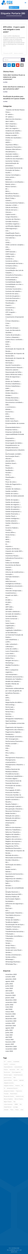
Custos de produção (12, 335)
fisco (22, 1069)
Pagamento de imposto (13, 727)
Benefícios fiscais (11, 193)
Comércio (8, 259)
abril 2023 (8, 991)
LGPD (7, 642)
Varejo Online (10, 948)
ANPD (7, 142)
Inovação (8, 574)
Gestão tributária (11, 523)
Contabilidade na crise (13, 284)
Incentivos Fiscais (11, 556)
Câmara (8, 212)
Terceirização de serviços (14, 924)
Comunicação (10, 268)
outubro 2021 (10, 1023)
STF (6, 910)
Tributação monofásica (13, 936)
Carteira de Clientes (12, 219)
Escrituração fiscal (11, 456)
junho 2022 (9, 1005)
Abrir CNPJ (9, 121)
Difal (7, 379)
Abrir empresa (10, 124)
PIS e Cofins (9, 753)
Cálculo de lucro (11, 210)
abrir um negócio (11, 128)
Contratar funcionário (13, 289)
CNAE (7, 242)
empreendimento (18, 1067)
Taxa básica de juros (12, 915)
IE (6, 544)
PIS (6, 750)
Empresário (9, 438)
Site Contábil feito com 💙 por (14, 1250)
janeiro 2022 (9, 1016)
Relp (14, 1101)
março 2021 (9, 1039)
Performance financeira (13, 741)
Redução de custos (12, 816)
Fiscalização (9, 477)
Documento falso (11, 400)
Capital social (10, 214)
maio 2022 (9, 1007)
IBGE (7, 539)
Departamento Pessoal (13, 367)
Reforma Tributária (12, 832)
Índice (7, 560)
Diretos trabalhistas (12, 386)
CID (6, 231)
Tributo (11, 1109)
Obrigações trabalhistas (13, 719)
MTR (7, 698)
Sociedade (9, 901)
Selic (7, 883)
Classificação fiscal (12, 233)
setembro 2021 (10, 1025)
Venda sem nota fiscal (13, 950)
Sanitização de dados (13, 865)
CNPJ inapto (9, 254)
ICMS (7, 542)
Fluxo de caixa (10, 482)
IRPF (7, 604)
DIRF (7, 388)
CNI (6, 247)
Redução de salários (12, 818)
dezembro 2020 (11, 1046)
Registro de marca (12, 844)
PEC (22, 1085)
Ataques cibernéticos (13, 149)
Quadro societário (11, 799)
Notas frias (9, 712)
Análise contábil (11, 135)
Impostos (8, 553)
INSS (7, 579)
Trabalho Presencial (12, 927)
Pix (6, 755)
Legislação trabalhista (13, 630)
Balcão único (10, 184)
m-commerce (10, 656)
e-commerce (10, 407)
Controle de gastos (12, 296)
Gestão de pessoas (12, 509)
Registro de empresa (12, 841)
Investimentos (10, 593)
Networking (9, 705)
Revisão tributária (11, 860)
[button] (25, 2)
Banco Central (10, 186)
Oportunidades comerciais (14, 723)
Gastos (7, 486)
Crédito (8, 314)
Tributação (9, 934)
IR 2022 (8, 602)
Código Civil (9, 256)
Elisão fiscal (9, 419)
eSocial (7, 458)
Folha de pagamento (16, 1072)
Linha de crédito (11, 649)
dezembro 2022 (10, 1000)
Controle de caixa (11, 294)
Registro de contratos (13, 839)
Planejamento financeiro (14, 758)
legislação (21, 1080)
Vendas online (10, 957)
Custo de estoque (11, 328)
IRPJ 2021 (8, 609)
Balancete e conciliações (14, 182)
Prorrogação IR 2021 (12, 790)
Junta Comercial (11, 619)
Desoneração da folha (13, 372)
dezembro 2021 (10, 1019)
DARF (7, 342)
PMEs (7, 767)
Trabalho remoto (11, 929)
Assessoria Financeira (13, 147)
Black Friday (9, 198)
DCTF (7, 346)
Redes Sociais (10, 813)
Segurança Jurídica (12, 881)
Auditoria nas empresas (13, 159)
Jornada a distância (12, 611)
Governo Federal (11, 528)
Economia (9, 412)
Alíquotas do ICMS (12, 133)
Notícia (8, 714)
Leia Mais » (6, 49)
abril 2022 (8, 1009)
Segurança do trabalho (13, 878)
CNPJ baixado (10, 252)
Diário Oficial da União (13, 374)
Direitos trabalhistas (12, 384)
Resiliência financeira (12, 848)
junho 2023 (9, 986)
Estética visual (10, 463)
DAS (6, 344)
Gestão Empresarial (12, 511)
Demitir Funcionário (12, 365)
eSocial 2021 (9, 461)
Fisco (7, 480)
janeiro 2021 (9, 1044)
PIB (6, 748)
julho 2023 (9, 984)
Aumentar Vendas (11, 161)
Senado (8, 885)
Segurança (9, 876)
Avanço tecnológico (12, 175)
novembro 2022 (11, 1002)
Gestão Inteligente (12, 518)
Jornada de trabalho (12, 614)
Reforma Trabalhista (12, 830)
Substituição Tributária (13, 913)
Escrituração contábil (13, 454)
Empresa (6, 1069)
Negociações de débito (13, 702)
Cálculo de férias (11, 207)
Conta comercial (11, 277)
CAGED (8, 200)
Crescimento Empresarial (14, 317)
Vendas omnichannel (12, 955)
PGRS (7, 746)
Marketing (9, 663)
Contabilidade (10, 280)
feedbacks (9, 470)
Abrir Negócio (10, 126)
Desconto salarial (11, 370)
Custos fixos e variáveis (13, 339)
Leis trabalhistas (11, 639)
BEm (7, 191)
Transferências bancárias (14, 931)
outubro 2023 (10, 977)
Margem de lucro (11, 660)
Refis (7, 825)
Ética (7, 465)
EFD (6, 414)
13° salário (9, 114)
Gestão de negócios (12, 507)
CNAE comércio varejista (14, 245)
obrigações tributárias (8, 1085)
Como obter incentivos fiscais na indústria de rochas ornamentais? (14, 77)
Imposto (8, 546)
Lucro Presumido (11, 651)
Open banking (10, 721)
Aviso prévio (9, 177)
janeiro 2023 (9, 998)
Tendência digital (11, 922)
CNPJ (7, 249)
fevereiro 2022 (10, 1014)
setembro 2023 (10, 979)
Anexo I (8, 140)
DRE (7, 405)
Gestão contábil (11, 491)
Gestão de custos (11, 493)
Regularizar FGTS (11, 846)
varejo (22, 1109)
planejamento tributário (9, 1091)
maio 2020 (9, 1051)
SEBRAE (16, 1104)
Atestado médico (11, 154)
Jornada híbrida (11, 616)
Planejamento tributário (14, 764)
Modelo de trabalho (12, 681)
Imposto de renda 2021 (13, 551)
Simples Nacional (11, 892)
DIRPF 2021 (9, 391)
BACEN (8, 179)
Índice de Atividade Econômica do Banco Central (13, 565)
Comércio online (11, 261)
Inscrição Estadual (12, 577)
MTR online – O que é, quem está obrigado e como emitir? (14, 29)
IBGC (7, 537)
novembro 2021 (10, 1021)
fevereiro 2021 (10, 1042)
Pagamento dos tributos (14, 730)
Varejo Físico (9, 945)
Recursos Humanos (12, 811)
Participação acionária (13, 737)
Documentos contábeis (13, 402)
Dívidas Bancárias (11, 398)
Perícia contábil (11, 743)
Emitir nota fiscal (11, 421)
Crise (7, 323)
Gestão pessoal (10, 521)
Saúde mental (10, 869)
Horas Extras (9, 535)
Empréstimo (9, 441)
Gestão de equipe (11, 500)
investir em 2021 (11, 595)
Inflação (8, 570)
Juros (7, 621)
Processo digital (11, 778)
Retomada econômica (13, 858)
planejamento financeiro (12, 1088)
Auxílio (7, 172)
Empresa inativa (11, 430)
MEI (6, 667)
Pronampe (9, 788)
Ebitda (7, 409)
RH (6, 862)
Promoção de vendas (13, 785)
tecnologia (15, 1107)
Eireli (7, 416)
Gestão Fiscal (10, 516)
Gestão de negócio (12, 504)
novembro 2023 (11, 974)
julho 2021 (8, 1030)
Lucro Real (9, 653)
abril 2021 (8, 1037)
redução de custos (20, 1096)
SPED (7, 906)
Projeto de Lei (19, 1091)
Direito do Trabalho (12, 381)
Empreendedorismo (12, 427)
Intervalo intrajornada (13, 591)
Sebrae (7, 872)
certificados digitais (12, 226)
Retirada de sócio (11, 855)
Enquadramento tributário (14, 450)
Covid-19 (6, 1064)
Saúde (7, 867)
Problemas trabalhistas (13, 776)
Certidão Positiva (11, 221)
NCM (7, 700)
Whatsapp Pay (10, 964)
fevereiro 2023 (10, 995)
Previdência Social (11, 774)
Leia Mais (5, 82)
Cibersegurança (11, 228)
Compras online (11, 266)
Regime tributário (11, 837)
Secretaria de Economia (14, 874)
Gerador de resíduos (12, 489)
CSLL (7, 325)
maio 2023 (9, 988)
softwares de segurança (14, 903)
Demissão (9, 363)
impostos (16, 1080)
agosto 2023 (9, 981)
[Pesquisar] (23, 60)
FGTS (7, 475)
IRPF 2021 (8, 607)
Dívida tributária (11, 393)
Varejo (7, 943)
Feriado (8, 472)
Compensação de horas (13, 263)
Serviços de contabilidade (14, 888)
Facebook (8, 468)
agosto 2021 (9, 1028)
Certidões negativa (12, 224)
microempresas (11, 674)
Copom (8, 305)
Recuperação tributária (13, 809)
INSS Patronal (10, 581)
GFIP (7, 525)
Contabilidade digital (12, 282)
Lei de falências (10, 632)
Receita (8, 802)
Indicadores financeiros (13, 558)
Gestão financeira (11, 514)
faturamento (12, 1069)
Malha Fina (9, 658)
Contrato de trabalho (13, 291)
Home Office (10, 532)
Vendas (8, 952)
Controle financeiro (12, 298)
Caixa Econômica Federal (14, 203)
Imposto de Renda (12, 549)
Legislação (9, 628)
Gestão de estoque (12, 502)
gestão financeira (7, 1077)
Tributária (9, 938)
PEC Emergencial (11, 739)
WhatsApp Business (12, 962)
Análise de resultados (13, 138)
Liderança (8, 646)
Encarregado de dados (13, 443)
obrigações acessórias (9, 1083)
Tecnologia (9, 917)
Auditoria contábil (12, 156)
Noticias (8, 716)
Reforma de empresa (13, 827)
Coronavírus (9, 308)
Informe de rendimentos (14, 572)
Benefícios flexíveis (12, 196)
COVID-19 (8, 310)
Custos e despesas (12, 337)
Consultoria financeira (13, 275)
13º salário (9, 117)
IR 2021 (7, 600)
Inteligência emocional (13, 586)
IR (6, 598)
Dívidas (8, 395)
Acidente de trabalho (12, 131)
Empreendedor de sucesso (14, 423)
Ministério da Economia (13, 677)
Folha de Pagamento (12, 484)
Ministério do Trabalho (13, 679)
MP (6, 695)
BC (6, 189)
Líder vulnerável (11, 644)
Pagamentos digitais (12, 732)
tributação (6, 1109)
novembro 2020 (11, 1049)
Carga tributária (11, 217)
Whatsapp (9, 959)
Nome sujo (9, 707)
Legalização (9, 625)
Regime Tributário (8, 1101)
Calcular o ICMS (11, 205)
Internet (8, 588)
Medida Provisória (11, 665)
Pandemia (9, 734)
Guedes (8, 530)
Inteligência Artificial (12, 584)
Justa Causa (9, 623)
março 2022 (9, 1012)
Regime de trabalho (12, 834)
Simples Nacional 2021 (13, 894)
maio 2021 (9, 1035)
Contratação (9, 287)
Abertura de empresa (13, 119)
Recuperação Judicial (13, 806)
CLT (6, 240)
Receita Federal (10, 804)
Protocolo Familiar (12, 792)
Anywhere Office (11, 145)
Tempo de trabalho (12, 920)
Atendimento (10, 152)
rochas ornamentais (8, 1104)
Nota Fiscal (9, 709)
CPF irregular (10, 312)
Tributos (8, 941)
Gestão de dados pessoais (14, 496)
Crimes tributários (12, 321)
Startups (8, 908)
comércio (9, 1061)
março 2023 (9, 993)
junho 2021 (9, 1032)
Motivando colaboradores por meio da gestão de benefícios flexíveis (14, 691)
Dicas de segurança (12, 377)
